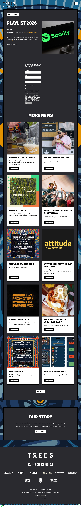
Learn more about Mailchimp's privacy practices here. (32, 100)
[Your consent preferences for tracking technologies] (79, 505)
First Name (27, 70)
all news (40, 391)
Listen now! (48, 506)
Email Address (28, 80)
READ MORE (14, 168)
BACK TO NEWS (13, 14)
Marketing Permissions (29, 85)
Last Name (27, 75)
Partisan (43, 498)
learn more (40, 431)
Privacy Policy (37, 495)
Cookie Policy (43, 495)
